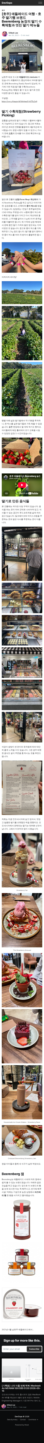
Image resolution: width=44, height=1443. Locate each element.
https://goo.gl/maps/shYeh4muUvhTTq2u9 (19, 101)
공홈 (11, 133)
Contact (23, 1419)
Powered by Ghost (22, 1425)
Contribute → (33, 1419)
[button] (40, 3)
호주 (3, 10)
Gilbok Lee (13, 33)
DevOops (7, 2)
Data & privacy (12, 1419)
